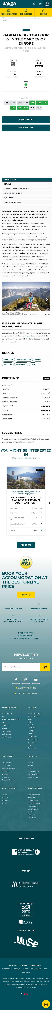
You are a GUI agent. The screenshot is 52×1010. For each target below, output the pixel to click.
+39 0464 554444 (26, 636)
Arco (3, 717)
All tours (26, 545)
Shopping (5, 777)
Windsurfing (32, 742)
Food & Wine (6, 763)
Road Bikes (32, 728)
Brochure (31, 815)
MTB (29, 722)
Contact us (12, 965)
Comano (5, 725)
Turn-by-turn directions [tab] (16, 189)
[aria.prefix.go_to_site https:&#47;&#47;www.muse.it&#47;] (26, 942)
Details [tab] (7, 184)
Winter (4, 803)
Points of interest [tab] (13, 202)
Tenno (4, 728)
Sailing (30, 745)
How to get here (33, 806)
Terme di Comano (8, 780)
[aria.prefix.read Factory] (26, 995)
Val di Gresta (6, 737)
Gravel (30, 725)
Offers (43, 14)
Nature (30, 766)
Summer (5, 797)
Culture (30, 768)
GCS (45, 969)
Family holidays (33, 771)
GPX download (26, 128)
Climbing (31, 734)
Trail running (33, 739)
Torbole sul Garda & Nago (11, 720)
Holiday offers (33, 800)
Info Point (31, 812)
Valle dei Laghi (7, 734)
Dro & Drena (6, 731)
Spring (4, 795)
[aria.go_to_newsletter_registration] (45, 667)
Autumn (5, 800)
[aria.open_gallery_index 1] (26, 296)
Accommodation (9, 14)
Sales (25, 969)
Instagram (26, 680)
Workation (32, 818)
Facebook (16, 680)
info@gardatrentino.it (26, 638)
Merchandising (33, 774)
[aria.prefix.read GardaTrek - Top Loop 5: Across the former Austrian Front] (26, 501)
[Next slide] (49, 503)
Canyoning (32, 748)
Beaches (5, 771)
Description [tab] (10, 179)
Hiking (30, 731)
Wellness (5, 774)
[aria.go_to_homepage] (9, 4)
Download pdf (26, 120)
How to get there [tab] (13, 193)
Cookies (23, 965)
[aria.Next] (43, 299)
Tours (30, 719)
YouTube (36, 680)
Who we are (36, 969)
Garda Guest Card (34, 803)
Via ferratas (32, 736)
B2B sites (26, 972)
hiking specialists (29, 336)
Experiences (26, 14)
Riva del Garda (7, 714)
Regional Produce (8, 768)
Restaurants (6, 766)
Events (30, 763)
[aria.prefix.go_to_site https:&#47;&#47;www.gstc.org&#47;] (26, 914)
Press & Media (35, 965)
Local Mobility (33, 809)
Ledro (4, 722)
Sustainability (33, 777)
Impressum (6, 969)
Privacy (17, 969)
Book (24, 595)
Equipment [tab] (9, 198)
